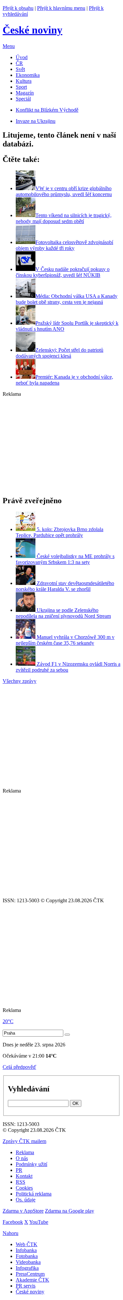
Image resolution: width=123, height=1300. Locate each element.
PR (19, 1170)
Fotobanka (27, 1256)
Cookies (24, 1188)
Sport (21, 87)
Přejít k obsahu (18, 8)
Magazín (25, 93)
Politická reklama (33, 1194)
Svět (20, 69)
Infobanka (26, 1250)
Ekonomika (28, 75)
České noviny (30, 1291)
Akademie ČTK (32, 1280)
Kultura (23, 81)
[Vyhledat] (67, 1035)
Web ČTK (26, 1244)
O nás (22, 1158)
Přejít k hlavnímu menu (61, 8)
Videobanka (28, 1262)
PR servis (25, 1286)
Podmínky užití (31, 1164)
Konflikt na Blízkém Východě (47, 110)
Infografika (27, 1268)
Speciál (23, 98)
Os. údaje (25, 1199)
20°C (8, 1021)
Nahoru (10, 1233)
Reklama (25, 1152)
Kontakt (24, 1176)
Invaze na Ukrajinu (35, 121)
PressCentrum (30, 1274)
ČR (19, 63)
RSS (20, 1182)
